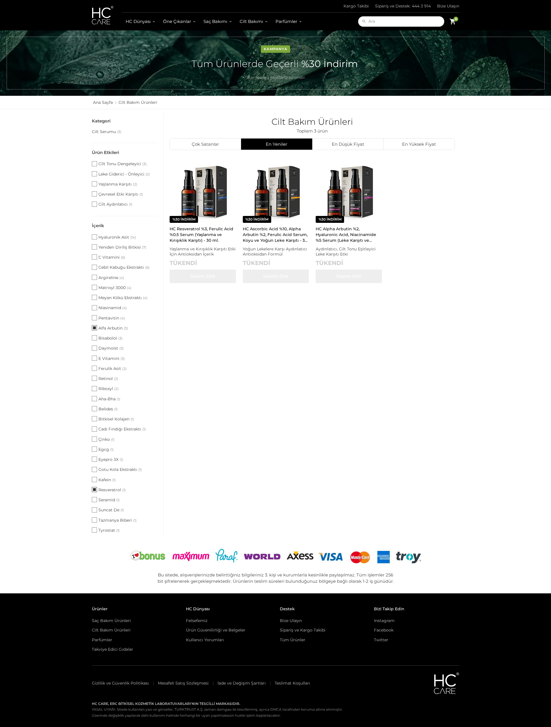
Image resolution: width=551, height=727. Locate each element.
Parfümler (286, 21)
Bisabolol (110, 338)
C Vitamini (111, 257)
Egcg (106, 449)
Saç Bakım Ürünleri (111, 620)
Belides (108, 409)
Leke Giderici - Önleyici (124, 174)
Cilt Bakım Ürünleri (111, 630)
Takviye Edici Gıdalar (112, 649)
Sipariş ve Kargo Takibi (302, 630)
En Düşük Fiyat (348, 144)
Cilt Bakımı (251, 21)
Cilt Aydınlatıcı (115, 204)
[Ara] (364, 21)
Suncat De (111, 509)
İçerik (98, 225)
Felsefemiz (196, 620)
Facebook (383, 630)
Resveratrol (112, 489)
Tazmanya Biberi (117, 520)
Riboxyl (108, 388)
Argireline (111, 277)
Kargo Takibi (356, 6)
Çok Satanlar (205, 144)
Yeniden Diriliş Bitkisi (122, 247)
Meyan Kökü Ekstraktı (123, 297)
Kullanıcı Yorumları (205, 639)
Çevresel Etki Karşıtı (120, 194)
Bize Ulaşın (448, 6)
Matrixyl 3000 (114, 287)
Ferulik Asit (112, 368)
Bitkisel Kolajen (116, 419)
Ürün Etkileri (105, 152)
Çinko (106, 439)
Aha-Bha (109, 398)
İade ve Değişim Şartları (242, 683)
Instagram (384, 620)
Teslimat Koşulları (292, 683)
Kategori (101, 121)
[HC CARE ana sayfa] (107, 15)
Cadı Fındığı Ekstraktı (122, 429)
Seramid (109, 499)
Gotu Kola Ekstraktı (120, 469)
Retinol (108, 378)
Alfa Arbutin (113, 328)
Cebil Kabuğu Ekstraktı (124, 267)
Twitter (381, 639)
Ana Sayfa (103, 102)
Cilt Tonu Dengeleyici (122, 163)
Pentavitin (111, 318)
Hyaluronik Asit (117, 237)
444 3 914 (403, 6)
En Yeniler (276, 144)
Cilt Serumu (106, 131)
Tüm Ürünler (292, 639)
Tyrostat (109, 530)
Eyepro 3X (110, 459)
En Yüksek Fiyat (419, 144)
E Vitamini (111, 358)
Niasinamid (112, 307)
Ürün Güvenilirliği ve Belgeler (215, 630)
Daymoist (111, 348)
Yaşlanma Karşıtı (117, 184)
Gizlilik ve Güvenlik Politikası (120, 683)
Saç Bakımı (215, 21)
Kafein (107, 479)
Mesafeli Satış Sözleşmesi (183, 683)
